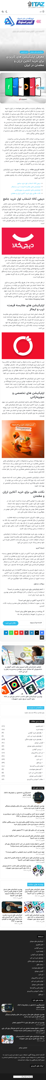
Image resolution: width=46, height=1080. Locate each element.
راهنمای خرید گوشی (34, 733)
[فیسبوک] (42, 633)
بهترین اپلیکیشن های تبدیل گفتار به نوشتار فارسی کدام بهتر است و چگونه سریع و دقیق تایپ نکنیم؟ (12, 892)
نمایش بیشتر (23, 1048)
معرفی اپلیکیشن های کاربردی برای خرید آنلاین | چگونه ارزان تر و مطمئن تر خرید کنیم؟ (34, 891)
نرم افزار (38, 763)
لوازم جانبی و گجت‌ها (36, 766)
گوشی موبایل (30, 31)
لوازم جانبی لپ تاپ (35, 773)
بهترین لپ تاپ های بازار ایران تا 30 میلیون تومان (28, 830)
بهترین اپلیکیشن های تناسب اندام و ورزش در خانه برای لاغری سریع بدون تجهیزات (34, 917)
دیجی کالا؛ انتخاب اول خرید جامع (29, 183)
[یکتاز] (36, 5)
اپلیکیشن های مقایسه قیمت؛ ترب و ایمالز (26, 187)
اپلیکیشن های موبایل (19, 31)
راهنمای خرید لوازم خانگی (33, 739)
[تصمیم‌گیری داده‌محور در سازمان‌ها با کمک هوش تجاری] (38, 797)
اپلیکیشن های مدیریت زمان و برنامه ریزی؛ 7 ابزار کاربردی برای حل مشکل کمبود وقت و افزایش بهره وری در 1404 (12, 918)
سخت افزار (38, 756)
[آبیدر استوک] (23, 21)
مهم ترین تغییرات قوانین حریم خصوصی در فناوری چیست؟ (25, 852)
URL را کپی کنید (10, 623)
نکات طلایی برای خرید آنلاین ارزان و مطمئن (26, 193)
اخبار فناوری (24, 52)
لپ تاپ (38, 759)
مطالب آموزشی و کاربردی (35, 779)
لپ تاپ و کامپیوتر (37, 753)
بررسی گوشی (36, 749)
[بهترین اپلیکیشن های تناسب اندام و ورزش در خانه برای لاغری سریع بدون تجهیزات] (38, 871)
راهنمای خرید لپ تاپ (34, 736)
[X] (37, 633)
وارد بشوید (28, 713)
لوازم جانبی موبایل (35, 776)
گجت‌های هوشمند (35, 769)
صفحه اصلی (39, 31)
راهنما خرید (39, 730)
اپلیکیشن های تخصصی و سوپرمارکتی (28, 190)
